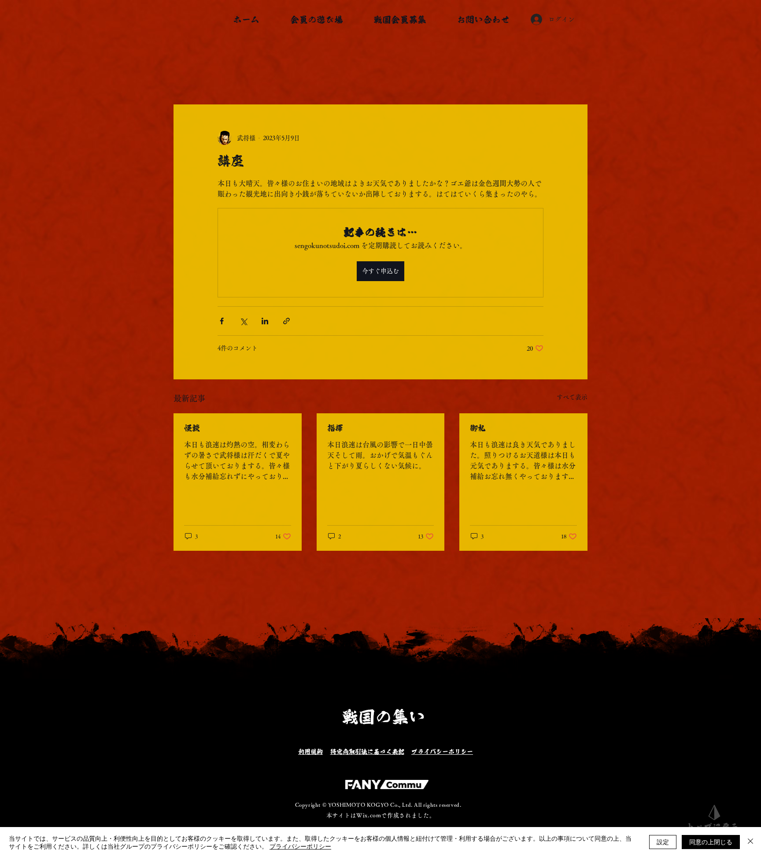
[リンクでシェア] (286, 321)
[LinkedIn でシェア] (265, 321)
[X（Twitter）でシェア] (243, 321)
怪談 (192, 428)
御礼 (478, 428)
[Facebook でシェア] (222, 321)
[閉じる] (750, 842)
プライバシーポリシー (300, 846)
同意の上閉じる (710, 841)
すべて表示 (572, 397)
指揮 (335, 428)
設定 (663, 841)
